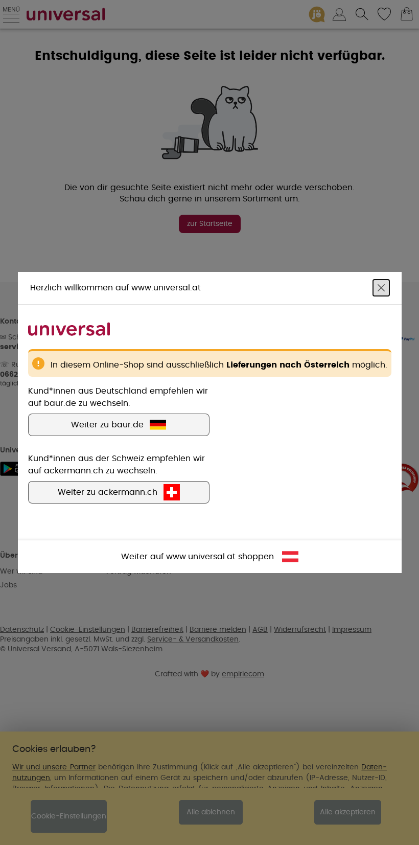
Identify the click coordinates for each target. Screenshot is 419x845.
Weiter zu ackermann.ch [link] (107, 492)
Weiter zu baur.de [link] (107, 425)
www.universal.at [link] (201, 557)
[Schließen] (381, 288)
